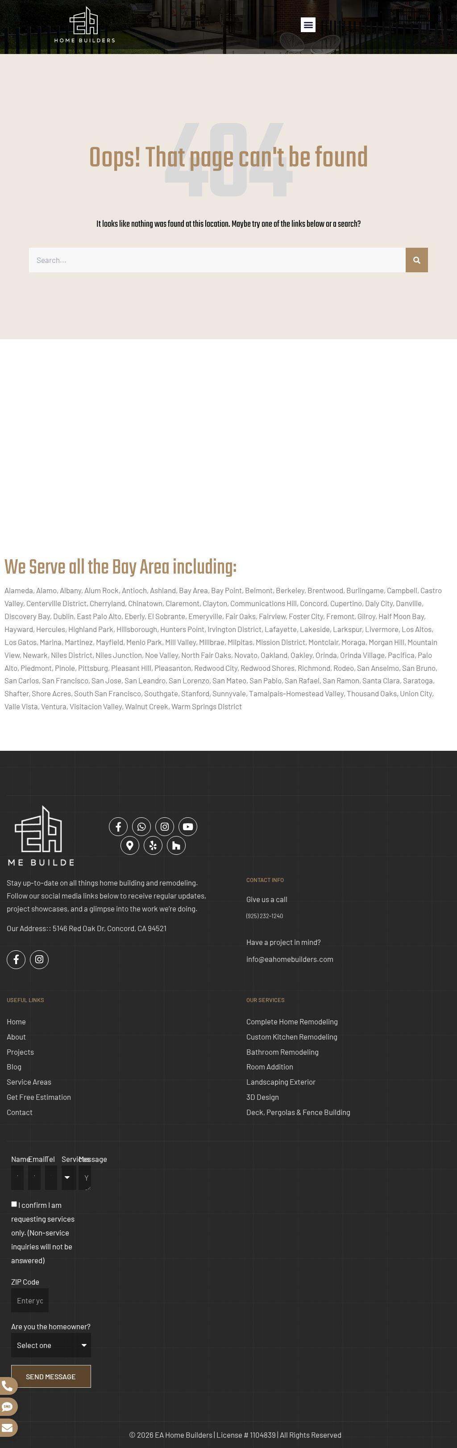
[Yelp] (153, 845)
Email (37, 1158)
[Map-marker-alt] (129, 845)
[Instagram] (164, 826)
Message (93, 1158)
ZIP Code (25, 1281)
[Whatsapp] (141, 826)
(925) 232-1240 (264, 916)
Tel (50, 1158)
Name (20, 1158)
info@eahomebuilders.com (289, 958)
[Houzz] (176, 845)
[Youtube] (188, 826)
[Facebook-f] (118, 826)
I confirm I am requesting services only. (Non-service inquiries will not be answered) (43, 1232)
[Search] (417, 260)
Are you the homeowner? (51, 1326)
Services (76, 1158)
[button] (308, 24)
